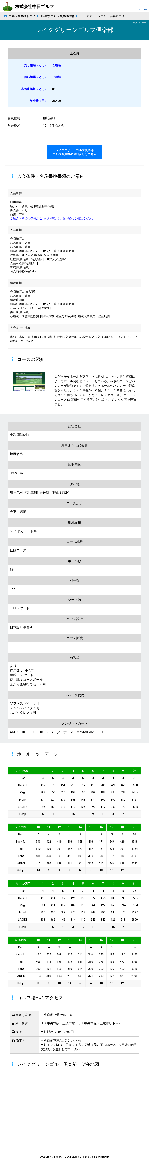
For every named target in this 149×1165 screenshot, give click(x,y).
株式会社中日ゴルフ (34, 6)
